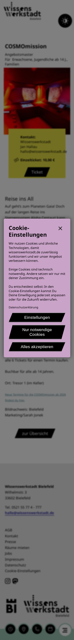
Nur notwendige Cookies (37, 332)
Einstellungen (37, 317)
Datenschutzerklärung (23, 307)
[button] (61, 228)
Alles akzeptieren (37, 346)
